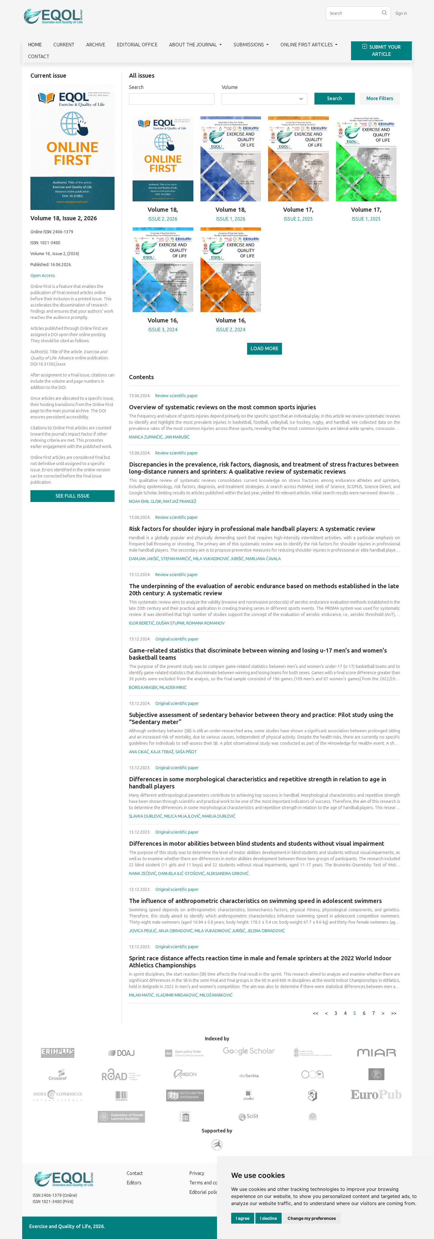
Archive (95, 45)
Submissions (249, 45)
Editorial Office (137, 45)
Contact (38, 56)
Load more (264, 348)
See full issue (72, 496)
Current (63, 45)
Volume (230, 87)
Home (35, 45)
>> (394, 1013)
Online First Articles (307, 45)
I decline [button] (268, 1218)
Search (136, 87)
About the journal (193, 45)
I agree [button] (242, 1218)
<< (315, 1013)
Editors (134, 1183)
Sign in (401, 13)
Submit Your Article (384, 50)
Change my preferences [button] (312, 1218)
